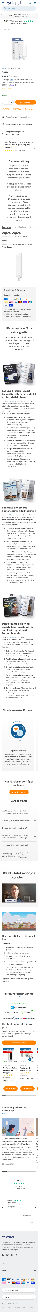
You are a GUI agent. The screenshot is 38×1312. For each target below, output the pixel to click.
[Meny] (3, 3)
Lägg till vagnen (25, 102)
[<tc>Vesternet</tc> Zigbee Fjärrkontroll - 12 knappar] (10, 1055)
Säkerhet (17, 1307)
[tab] (6, 227)
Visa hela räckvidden (19, 1043)
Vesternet (14, 1304)
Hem (3, 29)
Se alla (19, 996)
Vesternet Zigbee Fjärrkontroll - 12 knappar (10, 1070)
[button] (35, 3)
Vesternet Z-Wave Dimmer (25, 1069)
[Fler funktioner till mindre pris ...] (19, 1010)
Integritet (10, 1307)
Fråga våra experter (19, 792)
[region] (19, 1208)
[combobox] (19, 8)
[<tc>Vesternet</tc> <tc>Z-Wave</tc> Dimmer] (27, 1055)
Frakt (11, 80)
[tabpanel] (19, 257)
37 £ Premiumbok (13, 401)
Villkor (4, 1307)
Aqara (8, 29)
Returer (24, 1307)
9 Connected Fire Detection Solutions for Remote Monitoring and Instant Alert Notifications (17, 1141)
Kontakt (31, 1307)
